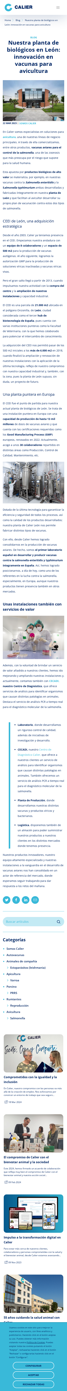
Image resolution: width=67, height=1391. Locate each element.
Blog (18, 20)
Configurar (33, 1365)
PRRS (13, 993)
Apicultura (13, 974)
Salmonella (17, 1018)
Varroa (14, 980)
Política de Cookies (36, 1342)
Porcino (12, 986)
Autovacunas (15, 955)
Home (8, 20)
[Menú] (58, 7)
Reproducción (19, 1005)
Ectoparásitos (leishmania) (28, 967)
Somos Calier (27, 123)
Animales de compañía (22, 961)
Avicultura (13, 1012)
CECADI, (54, 681)
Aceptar (33, 1375)
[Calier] (18, 7)
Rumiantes (14, 999)
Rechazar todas (33, 1384)
